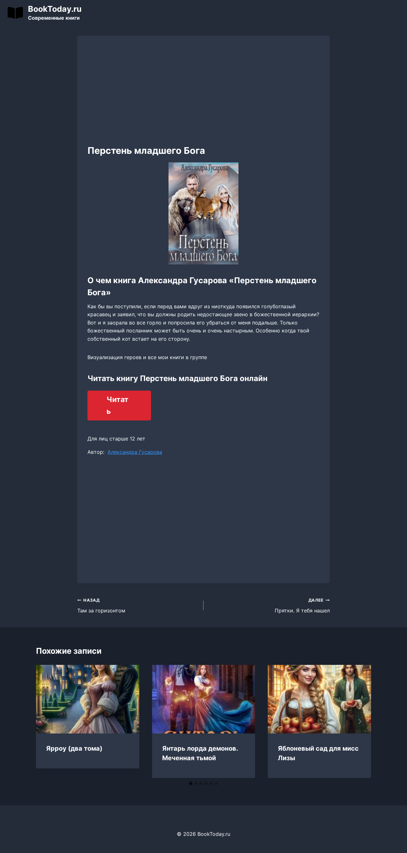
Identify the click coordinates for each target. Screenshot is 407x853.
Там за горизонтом (101, 606)
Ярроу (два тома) (74, 748)
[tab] (190, 783)
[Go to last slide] (47, 721)
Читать (117, 405)
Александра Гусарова (134, 452)
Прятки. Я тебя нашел (302, 606)
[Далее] (359, 721)
